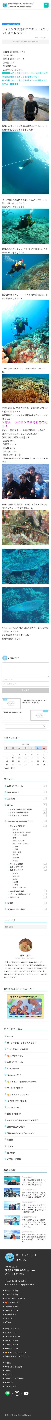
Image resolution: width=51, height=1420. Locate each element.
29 (32, 764)
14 (25, 758)
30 (38, 764)
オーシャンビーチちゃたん (26, 1257)
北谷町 (15, 846)
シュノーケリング (19, 887)
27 (19, 764)
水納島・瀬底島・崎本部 (22, 832)
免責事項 (9, 1382)
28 (25, 764)
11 (7, 758)
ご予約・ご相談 (14, 1159)
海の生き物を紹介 (27, 891)
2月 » (13, 767)
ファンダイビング (28, 826)
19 (13, 761)
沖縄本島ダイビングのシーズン (20, 1133)
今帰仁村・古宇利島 (20, 835)
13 (19, 758)
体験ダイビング (28, 870)
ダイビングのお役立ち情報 (27, 809)
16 (38, 758)
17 (44, 758)
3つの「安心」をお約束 (17, 1049)
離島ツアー (17, 857)
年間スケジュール (26, 786)
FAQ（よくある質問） (14, 1366)
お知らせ (26, 798)
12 (13, 758)
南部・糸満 (17, 852)
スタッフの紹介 (11, 1294)
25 (7, 764)
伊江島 (15, 829)
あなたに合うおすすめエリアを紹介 (22, 1120)
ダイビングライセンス (17, 1101)
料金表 (10, 1139)
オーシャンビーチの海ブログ (11, 24)
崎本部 (15, 879)
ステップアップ (27, 867)
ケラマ (15, 855)
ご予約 (8, 1322)
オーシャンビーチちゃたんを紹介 (22, 1042)
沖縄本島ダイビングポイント (17, 1356)
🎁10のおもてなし (15, 1055)
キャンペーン (26, 792)
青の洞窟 (16, 876)
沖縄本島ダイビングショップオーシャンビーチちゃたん (21, 5)
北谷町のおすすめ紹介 (27, 815)
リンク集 (9, 1318)
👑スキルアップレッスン (18, 1094)
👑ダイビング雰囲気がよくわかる (22, 1081)
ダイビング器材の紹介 (27, 812)
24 (44, 761)
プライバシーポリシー (14, 1378)
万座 (14, 838)
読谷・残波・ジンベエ (21, 843)
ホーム (10, 1036)
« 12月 (6, 767)
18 (7, 761)
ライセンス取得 (11, 1340)
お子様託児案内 (11, 1306)
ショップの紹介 (11, 1290)
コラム (26, 804)
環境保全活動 (10, 1314)
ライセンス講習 (28, 864)
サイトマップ (10, 1386)
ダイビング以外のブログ (27, 894)
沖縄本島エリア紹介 (16, 1126)
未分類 (26, 903)
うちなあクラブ (14, 1075)
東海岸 (15, 849)
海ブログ (11, 1152)
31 (44, 764)
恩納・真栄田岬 (18, 841)
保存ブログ (27, 897)
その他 (15, 860)
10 (44, 754)
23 (38, 761)
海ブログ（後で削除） (26, 909)
